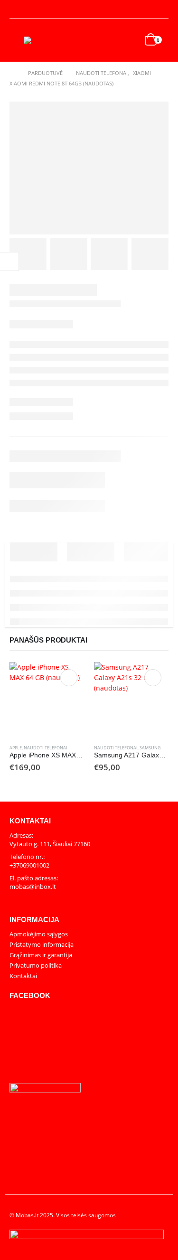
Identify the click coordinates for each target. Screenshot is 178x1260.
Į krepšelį (68, 677)
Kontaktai (23, 975)
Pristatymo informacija (41, 944)
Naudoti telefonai (45, 748)
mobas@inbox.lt (32, 886)
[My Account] (17, 9)
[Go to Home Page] (12, 73)
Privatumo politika (35, 965)
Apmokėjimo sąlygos (38, 934)
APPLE (15, 748)
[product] (46, 699)
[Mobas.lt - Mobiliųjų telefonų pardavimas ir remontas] (43, 40)
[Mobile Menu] (16, 40)
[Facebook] (162, 9)
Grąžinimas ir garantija (40, 955)
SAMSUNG (150, 748)
